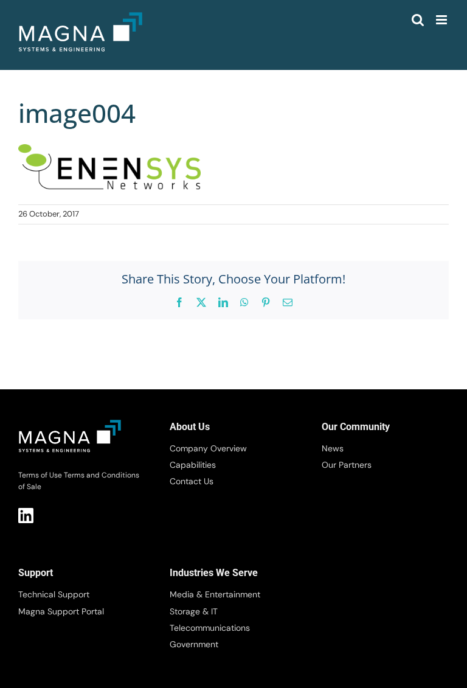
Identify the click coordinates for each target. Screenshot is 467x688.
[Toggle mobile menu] (442, 19)
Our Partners (347, 464)
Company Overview (208, 448)
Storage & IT (194, 611)
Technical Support (53, 594)
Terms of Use (40, 475)
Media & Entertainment (215, 594)
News (333, 448)
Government (194, 644)
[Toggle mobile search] (418, 19)
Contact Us (191, 481)
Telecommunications (210, 627)
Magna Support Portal (61, 611)
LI (25, 515)
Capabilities (193, 464)
